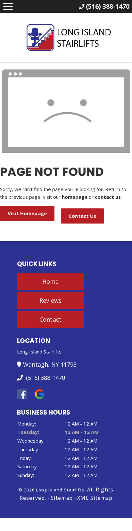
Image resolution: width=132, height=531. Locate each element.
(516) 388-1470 (44, 377)
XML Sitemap (94, 497)
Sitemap (62, 497)
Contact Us (82, 216)
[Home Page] (66, 37)
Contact (50, 319)
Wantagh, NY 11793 (50, 364)
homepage (74, 197)
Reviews (50, 300)
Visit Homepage (27, 213)
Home (50, 281)
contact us (108, 197)
